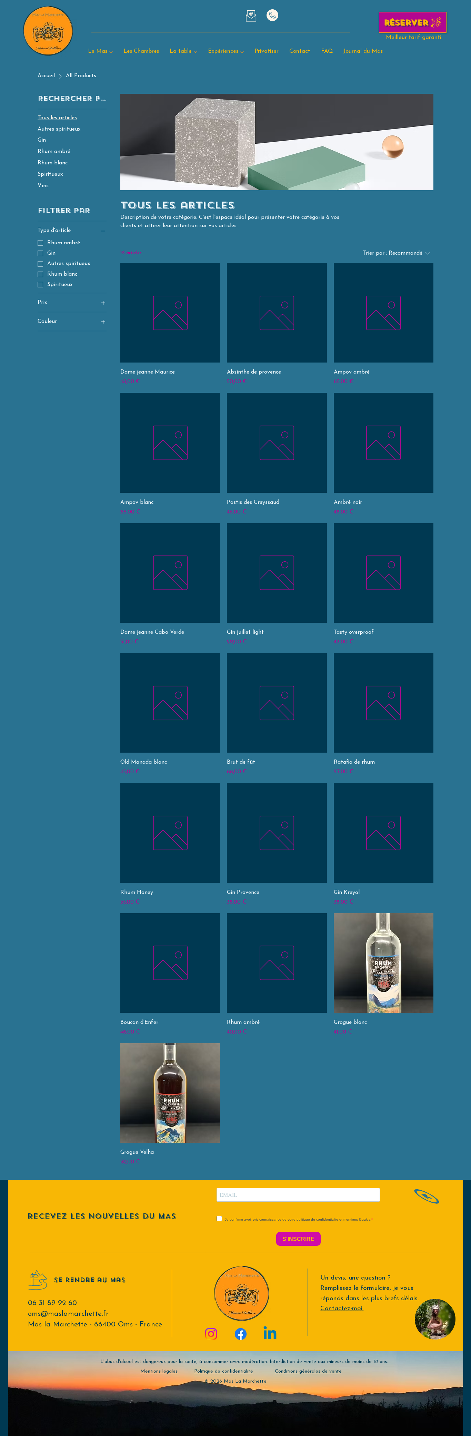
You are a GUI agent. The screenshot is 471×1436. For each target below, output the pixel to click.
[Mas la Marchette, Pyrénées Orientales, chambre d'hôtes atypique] (241, 1334)
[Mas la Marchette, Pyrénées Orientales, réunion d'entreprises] (270, 1334)
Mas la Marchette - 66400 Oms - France (95, 1324)
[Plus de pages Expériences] (242, 52)
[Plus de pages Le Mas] (111, 52)
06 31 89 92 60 (52, 1303)
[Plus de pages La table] (195, 52)
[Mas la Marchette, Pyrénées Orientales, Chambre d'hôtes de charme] (211, 1334)
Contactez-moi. (341, 1308)
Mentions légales (159, 1371)
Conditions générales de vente (308, 1371)
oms (68, 1314)
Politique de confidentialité (223, 1371)
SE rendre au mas (89, 1280)
